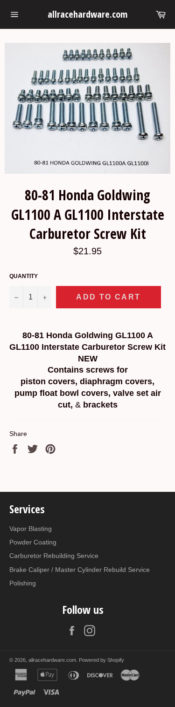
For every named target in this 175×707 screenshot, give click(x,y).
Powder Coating (32, 542)
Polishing (22, 583)
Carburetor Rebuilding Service (53, 555)
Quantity (23, 276)
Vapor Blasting (30, 528)
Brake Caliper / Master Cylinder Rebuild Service (79, 569)
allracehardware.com (87, 14)
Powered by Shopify (101, 660)
